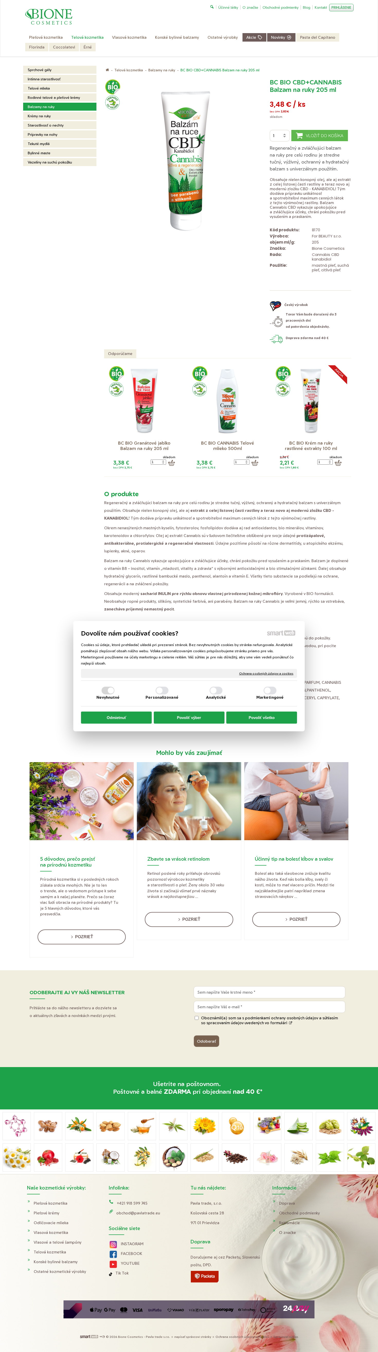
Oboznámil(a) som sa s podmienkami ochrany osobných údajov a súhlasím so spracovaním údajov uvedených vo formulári (269, 1020)
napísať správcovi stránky (192, 1337)
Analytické (216, 697)
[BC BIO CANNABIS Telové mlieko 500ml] (227, 401)
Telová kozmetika (50, 1252)
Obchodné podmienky (299, 1213)
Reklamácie (289, 1222)
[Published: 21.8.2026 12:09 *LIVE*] (102, 1337)
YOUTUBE (130, 1263)
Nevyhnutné (108, 697)
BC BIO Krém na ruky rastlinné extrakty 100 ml (311, 445)
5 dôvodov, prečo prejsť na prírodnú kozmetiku (67, 862)
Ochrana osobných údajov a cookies (266, 673)
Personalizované (162, 697)
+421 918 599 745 (132, 1203)
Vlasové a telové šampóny (58, 1242)
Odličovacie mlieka (51, 1222)
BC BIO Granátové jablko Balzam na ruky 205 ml (145, 445)
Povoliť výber (189, 717)
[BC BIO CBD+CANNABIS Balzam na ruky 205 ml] (185, 164)
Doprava (287, 1203)
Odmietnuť (116, 717)
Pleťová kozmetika (50, 1203)
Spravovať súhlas (285, 1337)
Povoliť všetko (262, 717)
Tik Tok (122, 1273)
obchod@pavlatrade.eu (138, 1213)
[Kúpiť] (171, 463)
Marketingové (270, 697)
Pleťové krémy (46, 1213)
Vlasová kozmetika (51, 1232)
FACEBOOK (131, 1253)
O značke (287, 1232)
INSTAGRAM (132, 1243)
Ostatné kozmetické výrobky (60, 1271)
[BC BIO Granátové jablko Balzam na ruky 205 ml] (144, 401)
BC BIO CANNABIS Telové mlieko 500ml (228, 445)
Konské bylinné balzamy (56, 1261)
